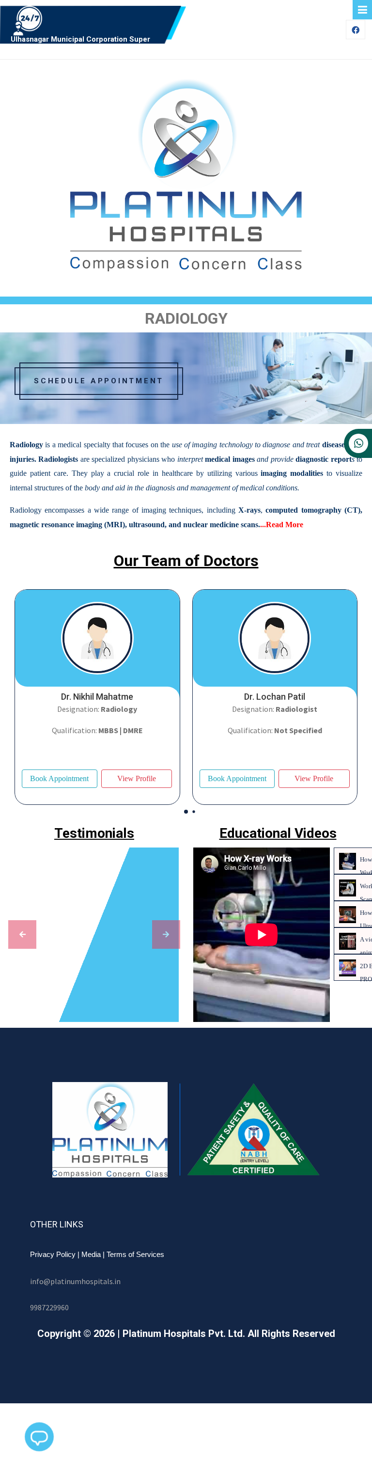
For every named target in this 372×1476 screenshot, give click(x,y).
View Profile (136, 778)
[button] (186, 812)
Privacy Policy (53, 1254)
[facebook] (355, 30)
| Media (89, 1254)
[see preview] (22, 935)
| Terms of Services (133, 1254)
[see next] (166, 935)
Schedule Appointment (99, 381)
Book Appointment (59, 778)
